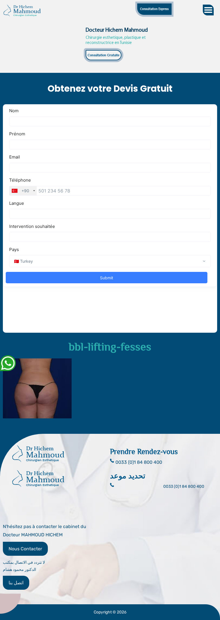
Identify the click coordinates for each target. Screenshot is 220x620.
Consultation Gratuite (103, 55)
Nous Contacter (25, 548)
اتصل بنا (16, 582)
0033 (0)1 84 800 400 (183, 486)
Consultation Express (154, 9)
